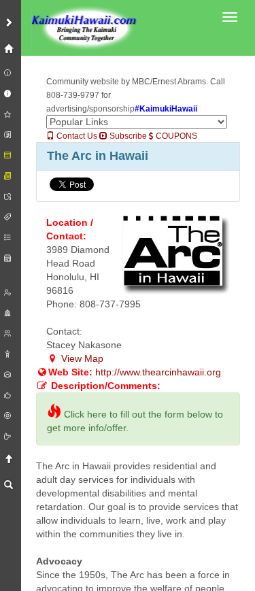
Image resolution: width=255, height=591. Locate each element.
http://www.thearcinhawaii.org (158, 372)
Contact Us (75, 136)
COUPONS (175, 136)
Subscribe (127, 136)
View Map (80, 358)
